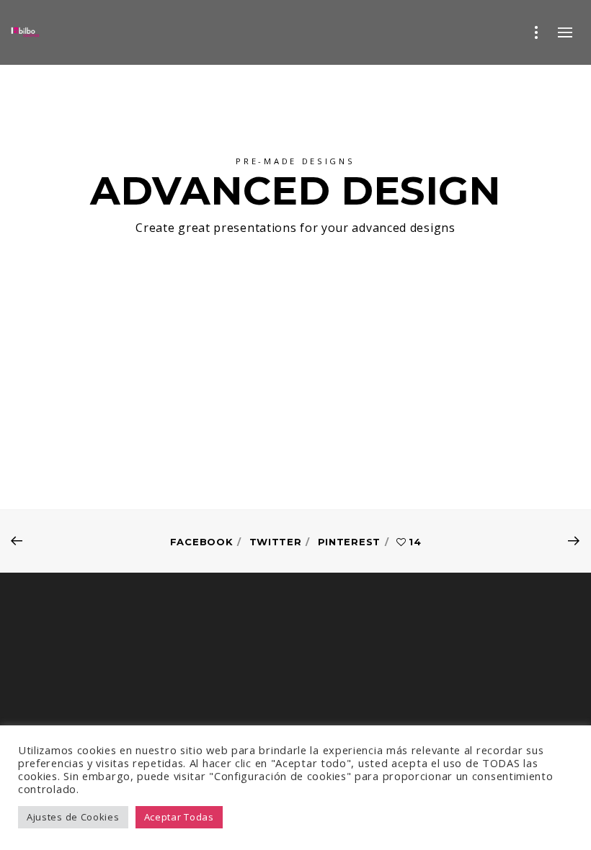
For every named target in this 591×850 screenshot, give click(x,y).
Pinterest (349, 541)
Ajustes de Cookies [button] (73, 816)
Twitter (275, 541)
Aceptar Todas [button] (179, 816)
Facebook (202, 541)
